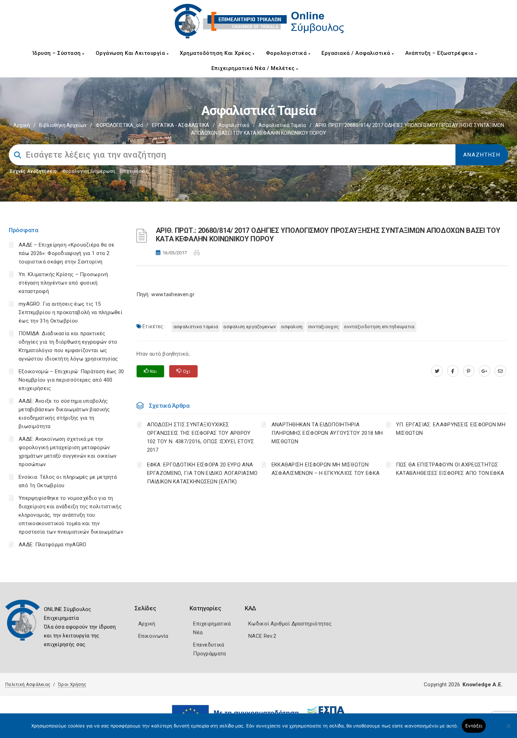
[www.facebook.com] (453, 371)
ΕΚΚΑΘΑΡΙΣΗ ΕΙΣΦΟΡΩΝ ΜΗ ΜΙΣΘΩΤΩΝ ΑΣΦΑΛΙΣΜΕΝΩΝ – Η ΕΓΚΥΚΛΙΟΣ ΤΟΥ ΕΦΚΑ (326, 469)
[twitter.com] (437, 371)
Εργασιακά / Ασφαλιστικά (356, 53)
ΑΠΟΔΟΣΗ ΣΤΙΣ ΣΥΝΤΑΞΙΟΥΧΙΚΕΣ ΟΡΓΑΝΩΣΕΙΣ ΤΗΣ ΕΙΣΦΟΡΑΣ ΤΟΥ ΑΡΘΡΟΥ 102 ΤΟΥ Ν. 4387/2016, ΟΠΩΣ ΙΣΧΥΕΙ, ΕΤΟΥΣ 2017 (200, 437)
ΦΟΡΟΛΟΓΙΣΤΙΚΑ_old (119, 125)
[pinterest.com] (469, 371)
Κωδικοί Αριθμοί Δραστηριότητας (290, 624)
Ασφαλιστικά (233, 125)
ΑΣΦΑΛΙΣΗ (291, 326)
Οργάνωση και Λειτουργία (131, 53)
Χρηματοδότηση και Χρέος (216, 53)
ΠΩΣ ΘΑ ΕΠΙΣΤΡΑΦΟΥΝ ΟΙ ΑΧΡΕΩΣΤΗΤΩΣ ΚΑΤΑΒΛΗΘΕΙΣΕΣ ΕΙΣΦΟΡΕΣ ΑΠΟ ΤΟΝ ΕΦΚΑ (450, 469)
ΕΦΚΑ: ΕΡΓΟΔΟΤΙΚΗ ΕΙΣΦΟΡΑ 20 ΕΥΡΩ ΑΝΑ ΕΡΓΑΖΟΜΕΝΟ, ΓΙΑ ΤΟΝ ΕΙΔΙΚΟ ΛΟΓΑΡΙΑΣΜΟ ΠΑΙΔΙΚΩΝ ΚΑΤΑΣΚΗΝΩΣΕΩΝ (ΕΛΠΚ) (202, 473)
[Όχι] (508, 729)
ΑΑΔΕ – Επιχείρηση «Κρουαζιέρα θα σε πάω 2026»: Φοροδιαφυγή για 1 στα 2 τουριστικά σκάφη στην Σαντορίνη (67, 253)
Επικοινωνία (153, 636)
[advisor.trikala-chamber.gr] (500, 371)
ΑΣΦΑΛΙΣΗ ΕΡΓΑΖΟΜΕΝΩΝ (249, 326)
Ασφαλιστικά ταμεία (282, 125)
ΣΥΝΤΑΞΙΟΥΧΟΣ (323, 326)
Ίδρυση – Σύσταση (57, 53)
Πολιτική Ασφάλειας (27, 684)
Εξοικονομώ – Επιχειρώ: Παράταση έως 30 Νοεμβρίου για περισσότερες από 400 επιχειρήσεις (71, 380)
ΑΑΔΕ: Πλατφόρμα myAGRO (53, 544)
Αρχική (21, 125)
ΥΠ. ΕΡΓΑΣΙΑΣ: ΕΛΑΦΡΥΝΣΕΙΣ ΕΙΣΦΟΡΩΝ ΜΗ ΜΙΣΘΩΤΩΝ (450, 428)
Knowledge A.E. (482, 684)
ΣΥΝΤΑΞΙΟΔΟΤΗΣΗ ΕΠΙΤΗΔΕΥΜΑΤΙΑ (379, 326)
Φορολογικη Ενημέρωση (88, 171)
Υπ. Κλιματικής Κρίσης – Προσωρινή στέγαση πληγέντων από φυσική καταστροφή (63, 282)
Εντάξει (474, 726)
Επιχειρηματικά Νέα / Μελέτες (253, 68)
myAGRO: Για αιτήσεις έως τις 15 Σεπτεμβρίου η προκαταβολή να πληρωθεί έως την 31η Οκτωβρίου (70, 312)
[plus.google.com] (484, 371)
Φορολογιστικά (287, 53)
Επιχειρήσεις (134, 171)
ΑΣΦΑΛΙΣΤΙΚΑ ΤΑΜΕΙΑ (195, 326)
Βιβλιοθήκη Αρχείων (63, 125)
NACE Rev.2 (262, 636)
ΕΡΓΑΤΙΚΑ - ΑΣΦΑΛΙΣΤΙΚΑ (180, 125)
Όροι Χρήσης (72, 684)
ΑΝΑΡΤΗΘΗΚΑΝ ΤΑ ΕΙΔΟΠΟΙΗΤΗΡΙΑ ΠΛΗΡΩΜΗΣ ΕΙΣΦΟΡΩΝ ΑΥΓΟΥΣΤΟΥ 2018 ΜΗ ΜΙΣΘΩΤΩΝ (327, 433)
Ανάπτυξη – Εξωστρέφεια (440, 53)
